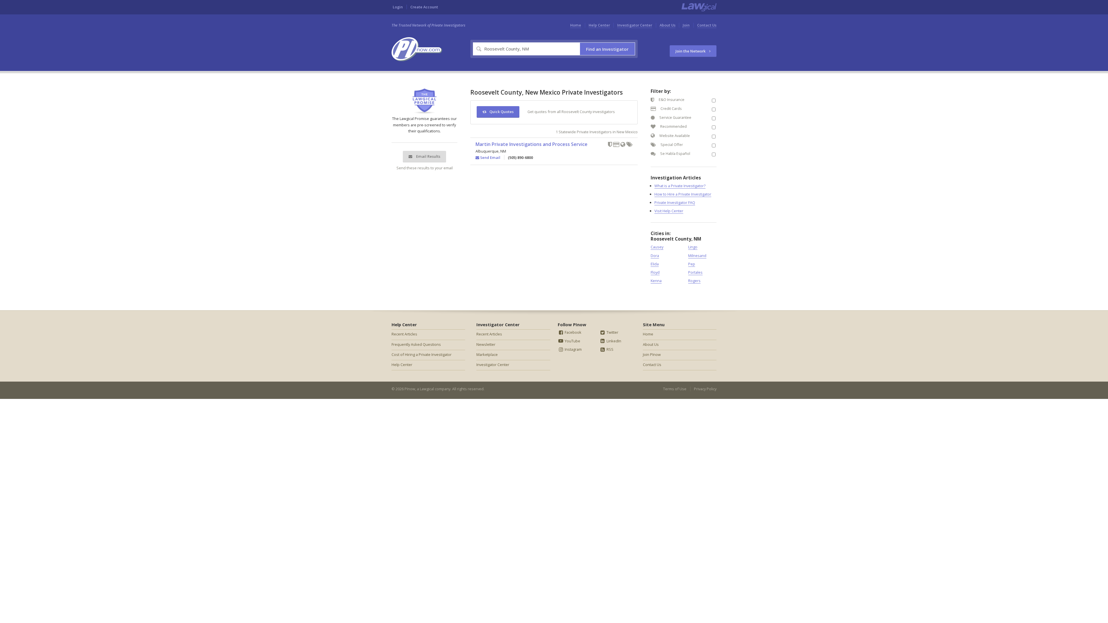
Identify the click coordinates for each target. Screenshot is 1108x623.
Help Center (599, 25)
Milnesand (697, 255)
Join (686, 25)
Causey (657, 246)
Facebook (572, 332)
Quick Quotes (501, 111)
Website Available (674, 135)
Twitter (612, 332)
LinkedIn (613, 341)
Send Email (489, 157)
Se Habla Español (674, 153)
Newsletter (485, 344)
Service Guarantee (674, 117)
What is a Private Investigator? (679, 185)
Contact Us (706, 25)
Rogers (694, 280)
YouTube (572, 341)
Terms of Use (674, 388)
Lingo (692, 246)
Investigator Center (634, 25)
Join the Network (690, 51)
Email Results (427, 156)
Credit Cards (671, 108)
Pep (691, 264)
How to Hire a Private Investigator (682, 194)
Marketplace (487, 354)
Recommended (673, 126)
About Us (667, 25)
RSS (609, 349)
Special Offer (671, 144)
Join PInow (652, 354)
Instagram (573, 349)
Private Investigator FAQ (674, 202)
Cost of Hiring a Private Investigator (422, 354)
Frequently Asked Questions (416, 344)
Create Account (424, 7)
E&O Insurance (671, 99)
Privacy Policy (705, 388)
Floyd (655, 272)
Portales (695, 272)
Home (575, 25)
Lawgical (427, 388)
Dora (655, 255)
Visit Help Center (668, 210)
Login (398, 7)
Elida (655, 264)
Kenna (656, 280)
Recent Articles (404, 334)
